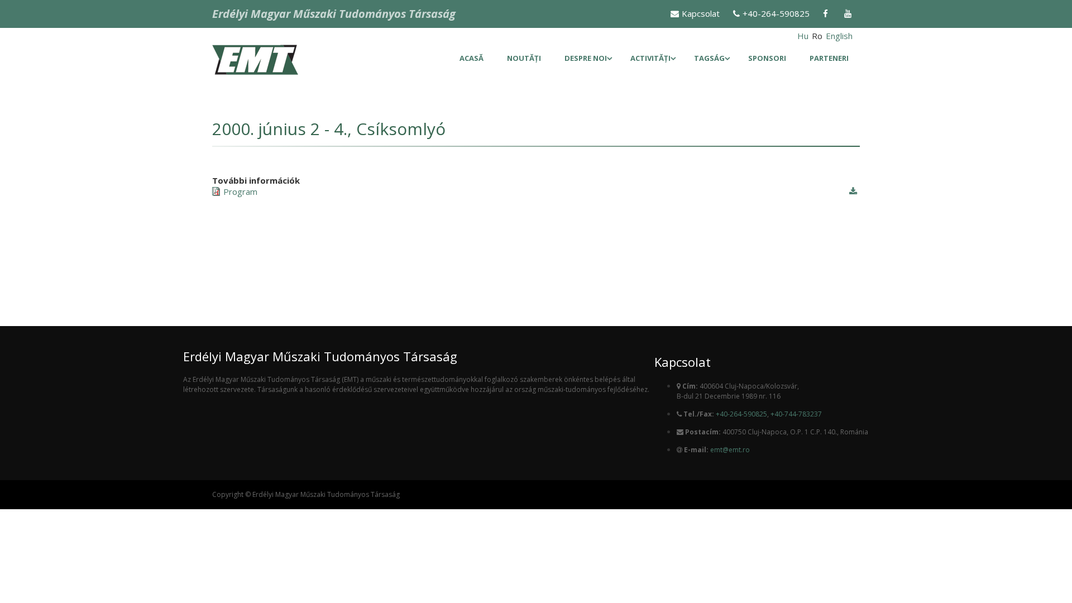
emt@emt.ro (730, 449)
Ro (817, 35)
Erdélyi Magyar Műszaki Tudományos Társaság (334, 13)
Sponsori (767, 58)
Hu (802, 35)
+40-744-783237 (796, 414)
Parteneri (829, 58)
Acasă (472, 58)
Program (240, 191)
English (839, 35)
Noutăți (524, 58)
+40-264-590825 (776, 13)
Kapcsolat (701, 13)
